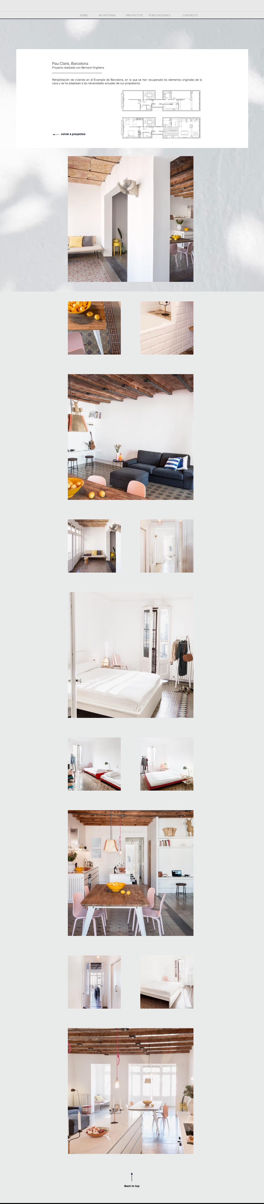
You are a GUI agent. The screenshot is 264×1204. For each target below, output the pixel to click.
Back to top (132, 1186)
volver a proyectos (73, 134)
